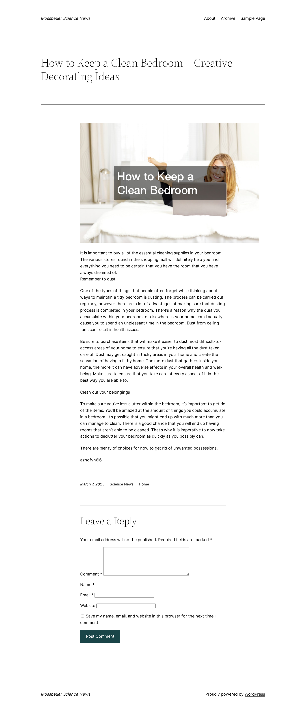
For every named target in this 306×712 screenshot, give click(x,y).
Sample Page (253, 18)
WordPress (255, 694)
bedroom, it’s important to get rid (193, 403)
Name (87, 584)
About (209, 18)
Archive (228, 18)
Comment (91, 574)
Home (144, 484)
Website (87, 605)
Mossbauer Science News (66, 18)
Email (86, 595)
